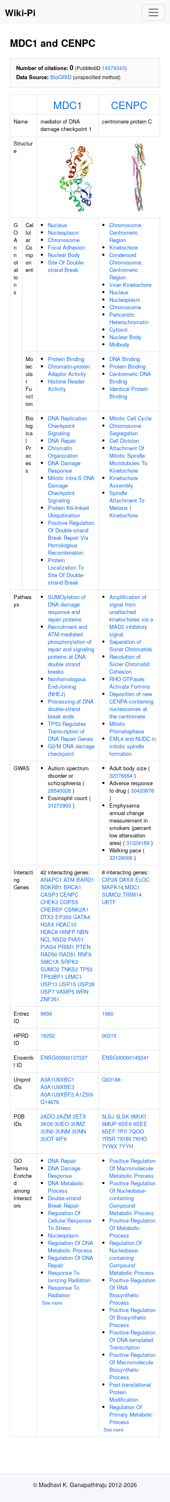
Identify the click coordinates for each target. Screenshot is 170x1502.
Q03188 (111, 1079)
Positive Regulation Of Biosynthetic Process (132, 1317)
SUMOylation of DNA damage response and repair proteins (67, 608)
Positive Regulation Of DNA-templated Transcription (132, 1339)
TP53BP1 (52, 976)
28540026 (59, 790)
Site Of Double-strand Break (66, 266)
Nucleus (57, 225)
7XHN (124, 1139)
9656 (46, 1013)
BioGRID (60, 77)
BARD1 (85, 879)
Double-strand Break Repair (64, 1201)
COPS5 (69, 902)
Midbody (119, 344)
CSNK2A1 (76, 909)
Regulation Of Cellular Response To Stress (69, 1220)
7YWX (109, 1146)
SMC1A (49, 962)
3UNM (62, 1131)
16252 (47, 1035)
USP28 (86, 984)
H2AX (47, 924)
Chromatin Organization (63, 451)
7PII (122, 1131)
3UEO (61, 1124)
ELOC (142, 879)
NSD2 (59, 939)
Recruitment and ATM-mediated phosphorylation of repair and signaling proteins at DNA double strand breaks (71, 649)
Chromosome (64, 240)
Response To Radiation (63, 1291)
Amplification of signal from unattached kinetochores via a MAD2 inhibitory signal (131, 615)
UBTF (109, 902)
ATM (69, 879)
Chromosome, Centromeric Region (126, 232)
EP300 (63, 917)
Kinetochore (123, 247)
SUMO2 (49, 969)
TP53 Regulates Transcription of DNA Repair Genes (70, 731)
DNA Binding (124, 359)
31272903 (59, 805)
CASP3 (49, 894)
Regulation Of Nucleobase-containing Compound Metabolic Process (131, 1257)
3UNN (79, 1131)
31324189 (137, 843)
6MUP (109, 1124)
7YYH (126, 1146)
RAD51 (67, 954)
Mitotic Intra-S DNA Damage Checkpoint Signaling (71, 489)
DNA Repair (62, 440)
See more (52, 1302)
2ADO (47, 1116)
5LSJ (108, 1116)
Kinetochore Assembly (123, 481)
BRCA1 (72, 887)
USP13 (48, 984)
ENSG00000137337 (63, 1057)
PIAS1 (76, 939)
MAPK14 (112, 887)
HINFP (67, 932)
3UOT (47, 1139)
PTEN (83, 947)
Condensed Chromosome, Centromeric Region (126, 266)
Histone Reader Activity (66, 385)
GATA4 (81, 917)
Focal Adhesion (66, 247)
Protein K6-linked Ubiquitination (68, 511)
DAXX (126, 879)
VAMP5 (65, 991)
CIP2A (110, 879)
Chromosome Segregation (125, 429)
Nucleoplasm (63, 232)
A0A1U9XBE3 (57, 1087)
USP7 (47, 991)
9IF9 (61, 1139)
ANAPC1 (51, 879)
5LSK (122, 1116)
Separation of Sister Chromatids (130, 645)
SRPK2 (69, 962)
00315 (109, 1035)
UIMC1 (73, 976)
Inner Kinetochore (130, 285)
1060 (107, 1013)
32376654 (120, 775)
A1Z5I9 (84, 1094)
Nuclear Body (64, 255)
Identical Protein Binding (128, 392)
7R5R (108, 1139)
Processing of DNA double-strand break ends (71, 708)
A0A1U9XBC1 (57, 1079)
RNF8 (84, 954)
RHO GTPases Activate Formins (129, 682)
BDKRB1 (51, 887)
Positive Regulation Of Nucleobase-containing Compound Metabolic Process (132, 1198)
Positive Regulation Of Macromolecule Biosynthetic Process (132, 1366)
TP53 (86, 969)
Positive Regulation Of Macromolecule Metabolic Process (132, 1168)
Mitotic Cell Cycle (130, 418)
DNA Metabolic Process (66, 1186)
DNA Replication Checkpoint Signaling (67, 425)
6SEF (109, 1131)
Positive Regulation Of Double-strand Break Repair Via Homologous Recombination (71, 537)
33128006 (120, 857)
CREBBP (51, 909)
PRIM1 (66, 947)
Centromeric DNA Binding (130, 377)
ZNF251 (49, 999)
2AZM (64, 1116)
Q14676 (49, 1102)
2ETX (79, 1116)
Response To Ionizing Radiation (69, 1276)
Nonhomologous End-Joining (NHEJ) (67, 686)
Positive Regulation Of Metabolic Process (132, 1227)
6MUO (138, 1116)
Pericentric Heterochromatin (129, 318)
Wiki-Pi (20, 12)
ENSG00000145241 (125, 1057)
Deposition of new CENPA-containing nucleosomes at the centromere (131, 705)
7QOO (136, 1131)
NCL (45, 939)
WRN (82, 991)
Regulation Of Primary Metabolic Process (131, 1414)
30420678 (142, 790)
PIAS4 (48, 947)
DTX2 (47, 917)
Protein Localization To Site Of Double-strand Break (66, 571)
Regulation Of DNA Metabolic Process (70, 1246)
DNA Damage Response (64, 466)
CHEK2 (49, 902)
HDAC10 (66, 924)
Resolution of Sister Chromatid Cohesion (129, 664)
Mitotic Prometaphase (126, 727)
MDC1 (68, 104)
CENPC (129, 104)
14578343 (113, 67)
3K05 (46, 1124)
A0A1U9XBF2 (57, 1094)
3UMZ (78, 1124)
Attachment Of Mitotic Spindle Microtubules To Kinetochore (128, 459)
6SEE (140, 1124)
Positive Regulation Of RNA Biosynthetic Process (132, 1291)
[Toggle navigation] (153, 12)
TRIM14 (132, 894)
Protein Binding (66, 359)
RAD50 (48, 954)
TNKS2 (69, 969)
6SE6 (125, 1124)
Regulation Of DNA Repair (70, 1261)
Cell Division (124, 440)
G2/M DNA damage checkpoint (71, 749)
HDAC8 (49, 932)
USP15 (67, 984)
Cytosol (118, 329)
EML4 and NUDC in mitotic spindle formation (132, 746)
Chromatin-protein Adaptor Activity (69, 370)
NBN (82, 932)
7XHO (139, 1139)
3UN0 (47, 1131)
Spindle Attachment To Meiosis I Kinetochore (126, 504)
